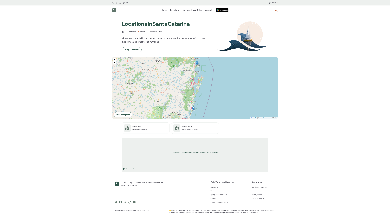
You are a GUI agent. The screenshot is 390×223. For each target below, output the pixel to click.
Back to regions (123, 114)
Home (164, 10)
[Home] (123, 32)
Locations (174, 10)
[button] (197, 63)
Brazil (142, 31)
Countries (132, 31)
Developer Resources (259, 187)
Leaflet (254, 118)
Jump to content (131, 49)
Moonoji (213, 198)
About (254, 191)
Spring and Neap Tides (192, 10)
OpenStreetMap (264, 118)
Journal (208, 10)
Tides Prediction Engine (219, 202)
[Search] (276, 10)
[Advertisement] (183, 152)
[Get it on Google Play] (222, 10)
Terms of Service (258, 198)
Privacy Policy (257, 195)
